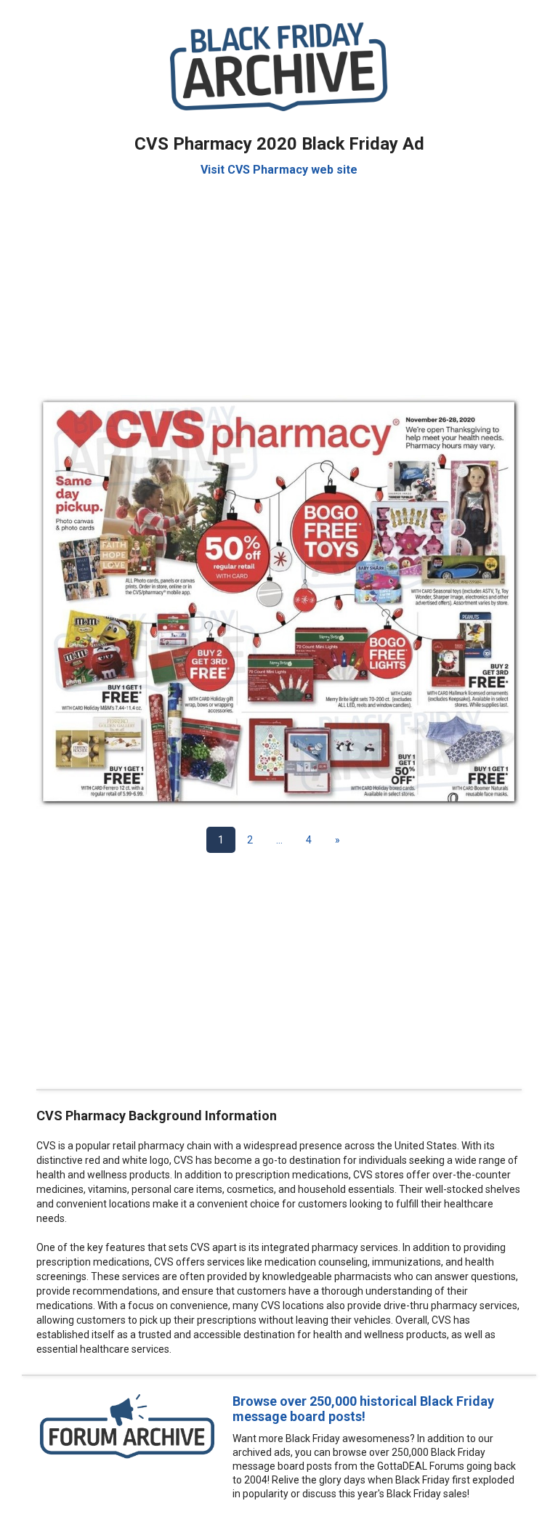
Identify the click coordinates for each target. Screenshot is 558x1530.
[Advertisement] (279, 279)
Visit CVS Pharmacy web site (279, 170)
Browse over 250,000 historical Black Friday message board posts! (363, 1408)
